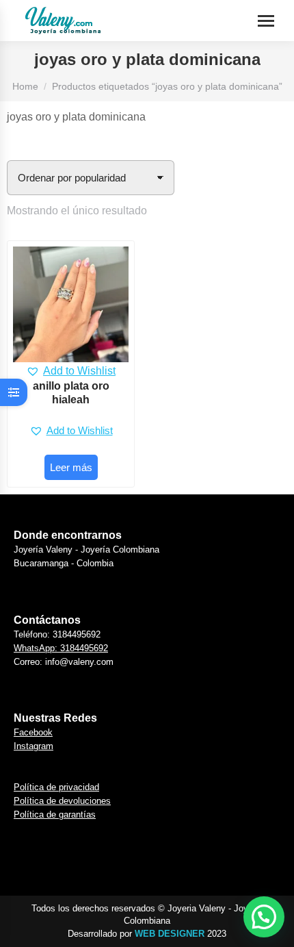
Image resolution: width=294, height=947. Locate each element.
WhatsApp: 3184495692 (61, 648)
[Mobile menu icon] (266, 21)
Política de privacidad (56, 787)
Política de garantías (55, 814)
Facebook (33, 732)
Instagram (33, 746)
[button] (71, 371)
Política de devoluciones (62, 801)
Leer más (71, 467)
